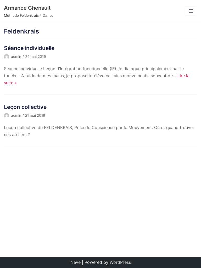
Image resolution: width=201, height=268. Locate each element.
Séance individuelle (29, 48)
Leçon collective (25, 107)
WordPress (120, 262)
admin (16, 56)
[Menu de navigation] (191, 11)
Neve (75, 262)
